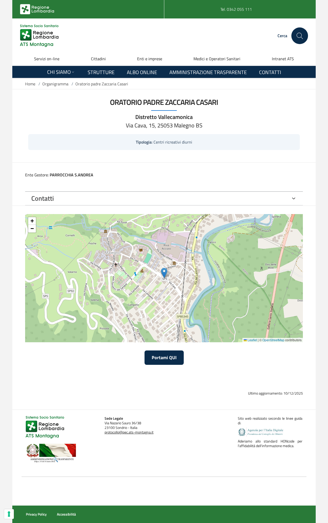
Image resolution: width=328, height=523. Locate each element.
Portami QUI (164, 357)
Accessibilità (66, 514)
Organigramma (55, 84)
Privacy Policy (36, 514)
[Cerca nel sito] (299, 35)
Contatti (42, 198)
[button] (164, 273)
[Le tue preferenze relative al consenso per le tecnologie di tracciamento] (9, 514)
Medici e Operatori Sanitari (216, 59)
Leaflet (252, 340)
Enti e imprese (149, 59)
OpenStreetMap (273, 340)
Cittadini (98, 59)
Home (30, 84)
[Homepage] (39, 36)
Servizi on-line (46, 59)
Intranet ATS (283, 59)
